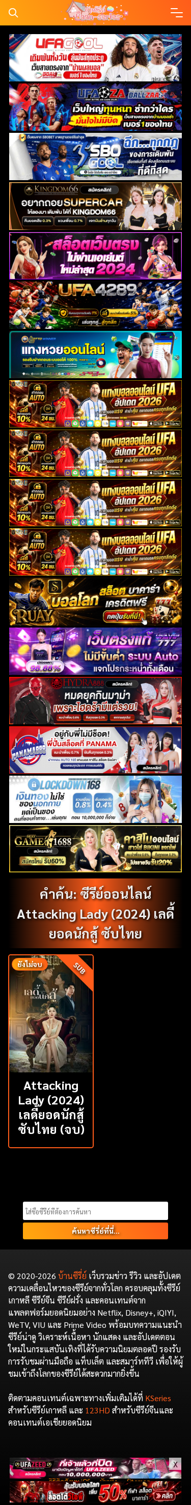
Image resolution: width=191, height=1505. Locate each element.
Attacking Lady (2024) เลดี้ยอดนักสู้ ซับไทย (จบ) (51, 1106)
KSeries (158, 1398)
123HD (97, 1410)
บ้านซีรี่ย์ (72, 1275)
